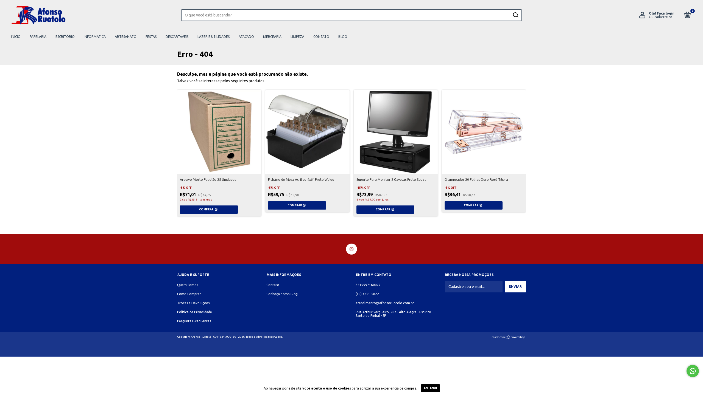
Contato (321, 36)
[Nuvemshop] (509, 337)
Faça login (665, 13)
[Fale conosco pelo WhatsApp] (693, 371)
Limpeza (297, 36)
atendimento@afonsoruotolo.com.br (385, 303)
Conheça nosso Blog (282, 294)
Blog (342, 36)
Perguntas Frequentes (194, 321)
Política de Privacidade (194, 312)
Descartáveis (177, 36)
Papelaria (38, 36)
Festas (151, 36)
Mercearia (272, 36)
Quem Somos (187, 285)
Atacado (246, 36)
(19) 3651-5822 (367, 294)
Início (16, 36)
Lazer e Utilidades (213, 36)
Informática (95, 36)
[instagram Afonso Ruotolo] (351, 249)
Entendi (430, 388)
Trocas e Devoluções (193, 303)
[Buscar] (515, 15)
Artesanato (125, 36)
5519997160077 (368, 285)
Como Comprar (189, 294)
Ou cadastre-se (660, 17)
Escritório (65, 36)
